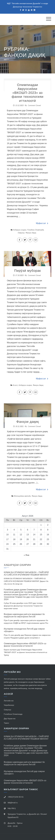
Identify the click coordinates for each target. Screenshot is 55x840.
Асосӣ (15, 385)
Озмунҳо (21, 233)
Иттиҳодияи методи (22, 496)
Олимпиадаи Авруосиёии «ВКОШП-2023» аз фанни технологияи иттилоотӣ (27, 93)
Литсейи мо (9, 701)
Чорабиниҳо (9, 705)
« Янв (26, 555)
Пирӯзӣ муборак (27, 271)
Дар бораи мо (9, 719)
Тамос (6, 723)
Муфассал (41, 223)
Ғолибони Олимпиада (35, 230)
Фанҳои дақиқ (31, 233)
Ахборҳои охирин (19, 230)
